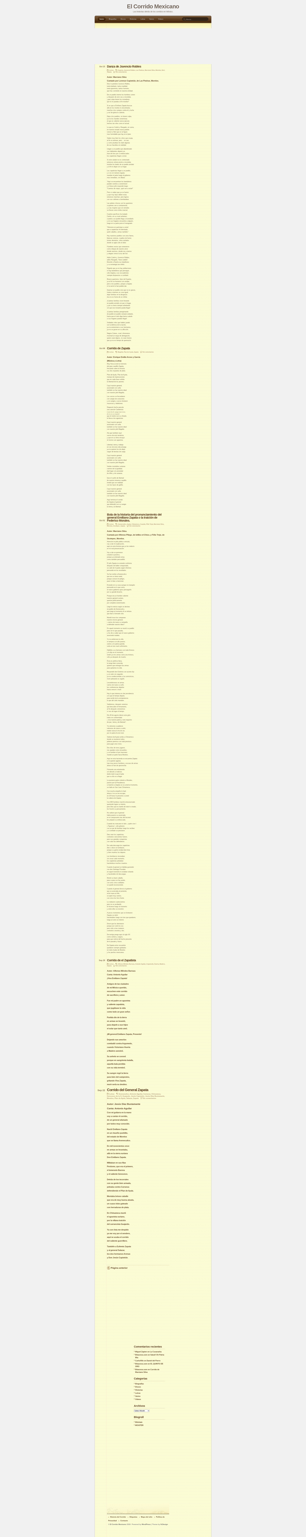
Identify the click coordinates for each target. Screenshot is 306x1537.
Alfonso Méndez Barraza (126, 964)
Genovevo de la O (114, 1096)
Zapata (109, 72)
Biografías (112, 19)
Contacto (124, 1521)
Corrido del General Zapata (127, 1090)
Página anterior (119, 1268)
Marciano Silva (150, 70)
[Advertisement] (153, 46)
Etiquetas (133, 1517)
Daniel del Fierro (153, 1361)
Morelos (158, 70)
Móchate (138, 1422)
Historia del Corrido (118, 1517)
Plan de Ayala (128, 352)
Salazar (129, 1098)
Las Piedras (140, 70)
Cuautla (142, 524)
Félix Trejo (149, 524)
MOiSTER (139, 1425)
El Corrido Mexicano (153, 6)
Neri (163, 70)
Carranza (146, 1094)
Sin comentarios (121, 72)
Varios (151, 19)
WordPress (146, 1524)
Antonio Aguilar (140, 964)
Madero (162, 964)
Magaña (120, 352)
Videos (160, 19)
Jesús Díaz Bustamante (154, 1096)
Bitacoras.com (141, 1355)
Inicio (102, 19)
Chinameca (135, 524)
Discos (123, 19)
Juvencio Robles (129, 70)
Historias (133, 19)
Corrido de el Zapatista (121, 960)
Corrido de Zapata (118, 348)
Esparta (120, 70)
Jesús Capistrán (137, 1096)
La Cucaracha (155, 1352)
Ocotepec (116, 526)
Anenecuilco (122, 524)
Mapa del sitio (146, 1517)
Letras (143, 19)
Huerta (156, 964)
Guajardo (126, 1096)
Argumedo (149, 964)
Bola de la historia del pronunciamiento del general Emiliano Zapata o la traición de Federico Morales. (134, 517)
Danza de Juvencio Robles (124, 66)
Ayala (129, 524)
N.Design (164, 1524)
